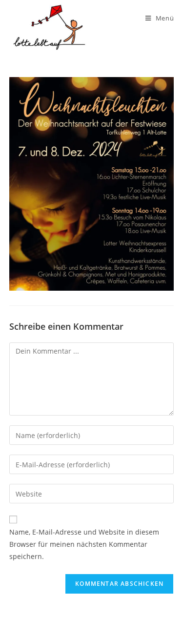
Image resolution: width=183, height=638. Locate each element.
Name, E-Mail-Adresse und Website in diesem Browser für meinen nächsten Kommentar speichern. (84, 544)
